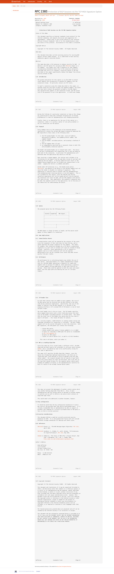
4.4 (37, 342)
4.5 (37, 401)
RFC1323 (40, 168)
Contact (38, 571)
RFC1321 (68, 65)
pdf (43, 15)
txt (41, 15)
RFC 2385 (38, 109)
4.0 (37, 235)
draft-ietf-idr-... (51, 15)
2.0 (37, 126)
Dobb (39, 348)
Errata (81, 15)
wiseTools (16, 1)
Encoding (39, 1)
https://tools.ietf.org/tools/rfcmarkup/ (64, 566)
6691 (43, 20)
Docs (37, 15)
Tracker (61, 15)
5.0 (37, 414)
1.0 (37, 76)
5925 (45, 18)
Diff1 (66, 15)
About (50, 1)
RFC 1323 (60, 432)
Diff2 (71, 15)
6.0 (37, 423)
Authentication (31, 1)
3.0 (37, 205)
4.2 (37, 257)
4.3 (37, 297)
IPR (76, 15)
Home (14, 6)
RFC (45, 1)
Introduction (16, 10)
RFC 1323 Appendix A (50, 333)
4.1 (37, 238)
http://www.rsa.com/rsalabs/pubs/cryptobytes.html (59, 439)
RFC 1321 (76, 426)
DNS (24, 1)
